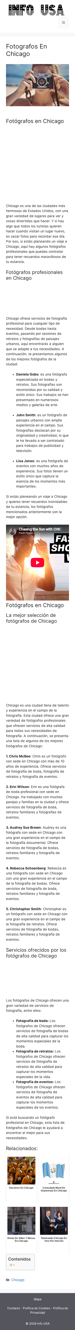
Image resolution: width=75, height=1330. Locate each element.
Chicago (17, 1280)
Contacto (13, 1308)
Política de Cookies (36, 1308)
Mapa (37, 1299)
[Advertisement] (37, 166)
